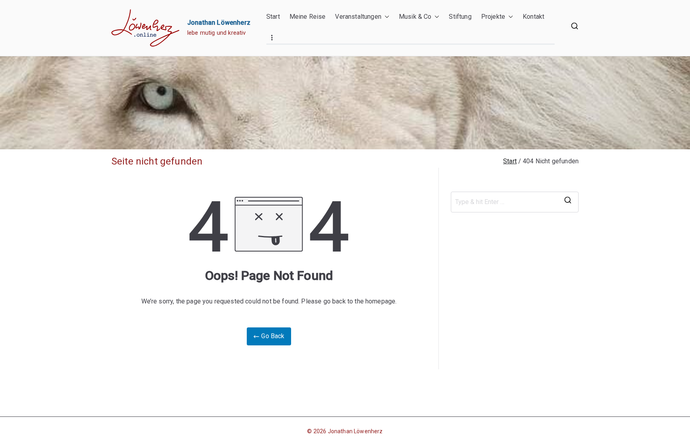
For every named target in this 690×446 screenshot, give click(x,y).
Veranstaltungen (358, 16)
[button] (385, 17)
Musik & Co (415, 16)
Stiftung (460, 16)
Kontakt (533, 16)
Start (273, 16)
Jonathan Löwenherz (218, 22)
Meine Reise (307, 16)
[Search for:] (514, 202)
